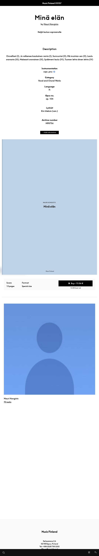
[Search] (3, 552)
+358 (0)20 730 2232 (51, 546)
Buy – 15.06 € (77, 283)
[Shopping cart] (89, 552)
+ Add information (49, 132)
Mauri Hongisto (51, 24)
